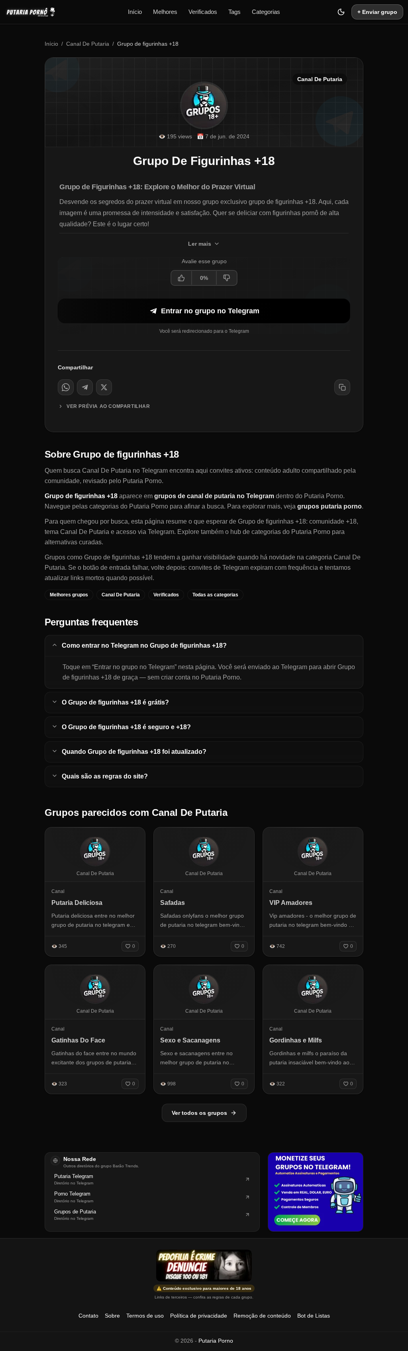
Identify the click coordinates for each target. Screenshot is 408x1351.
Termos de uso (145, 1315)
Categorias (266, 11)
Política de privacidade (198, 1315)
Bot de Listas (313, 1315)
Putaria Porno (215, 1340)
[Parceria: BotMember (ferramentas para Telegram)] (315, 1192)
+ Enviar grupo (377, 12)
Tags (234, 11)
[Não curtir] (226, 278)
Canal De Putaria (87, 44)
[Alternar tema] (341, 12)
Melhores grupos (69, 595)
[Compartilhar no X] (104, 387)
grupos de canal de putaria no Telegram (214, 496)
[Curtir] (181, 278)
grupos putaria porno (329, 506)
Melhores (165, 11)
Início (135, 11)
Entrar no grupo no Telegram (210, 311)
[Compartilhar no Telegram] (85, 387)
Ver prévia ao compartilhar (108, 406)
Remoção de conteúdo (262, 1315)
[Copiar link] (342, 387)
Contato (88, 1315)
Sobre (112, 1315)
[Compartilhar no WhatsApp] (66, 387)
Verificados (202, 11)
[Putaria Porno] (35, 12)
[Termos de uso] (204, 1265)
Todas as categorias (215, 595)
